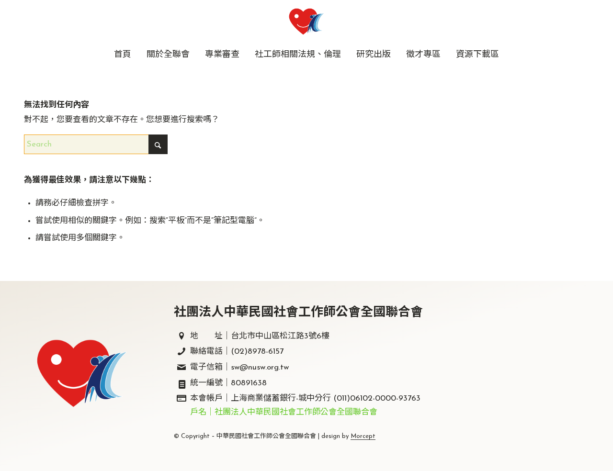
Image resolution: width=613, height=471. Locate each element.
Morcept (363, 436)
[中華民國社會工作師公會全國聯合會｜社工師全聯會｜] (306, 21)
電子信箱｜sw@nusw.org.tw (239, 367)
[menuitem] (122, 55)
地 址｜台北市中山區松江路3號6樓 (259, 336)
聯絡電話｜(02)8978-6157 (237, 352)
